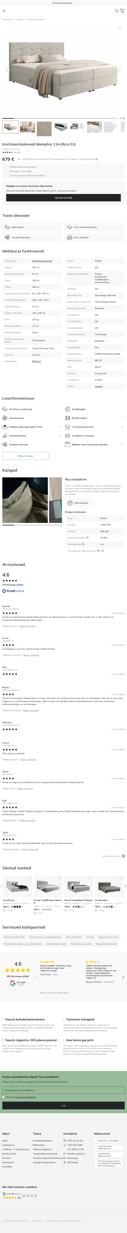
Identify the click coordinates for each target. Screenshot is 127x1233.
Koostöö (6, 1158)
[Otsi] (117, 11)
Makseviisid (38, 1145)
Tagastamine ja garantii (45, 1153)
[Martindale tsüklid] (87, 537)
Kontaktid (7, 1166)
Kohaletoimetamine (42, 1140)
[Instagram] (106, 1220)
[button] (63, 3)
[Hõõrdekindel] (83, 544)
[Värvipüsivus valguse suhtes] (98, 550)
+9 (84, 907)
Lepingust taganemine (44, 1162)
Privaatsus (37, 1220)
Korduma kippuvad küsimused (48, 1158)
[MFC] (101, 360)
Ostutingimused (54, 1220)
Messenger (72, 1158)
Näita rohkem (25, 456)
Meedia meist (9, 1153)
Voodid (20, 19)
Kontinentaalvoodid (35, 19)
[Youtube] (111, 1220)
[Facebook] (101, 1220)
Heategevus (8, 1145)
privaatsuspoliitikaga (25, 1097)
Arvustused (8, 1162)
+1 (22, 907)
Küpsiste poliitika (73, 1220)
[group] (56, 975)
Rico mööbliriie (75, 479)
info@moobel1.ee (76, 1153)
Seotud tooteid (63, 197)
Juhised (98, 386)
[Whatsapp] (122, 1220)
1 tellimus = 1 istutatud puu (15, 1149)
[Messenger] (116, 1220)
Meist (5, 1140)
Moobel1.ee (8, 19)
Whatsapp (72, 1162)
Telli (63, 1105)
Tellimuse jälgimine (42, 1149)
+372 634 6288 (74, 1145)
